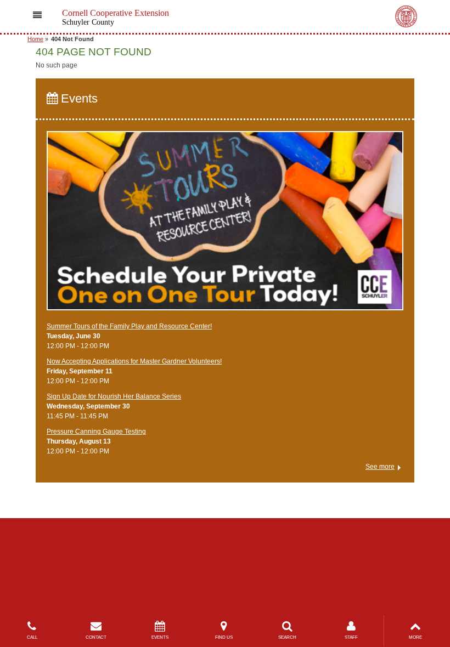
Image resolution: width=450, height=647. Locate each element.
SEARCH (287, 637)
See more (380, 466)
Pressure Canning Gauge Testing (96, 431)
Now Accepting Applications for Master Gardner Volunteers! (134, 361)
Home (35, 39)
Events (78, 98)
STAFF (351, 637)
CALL (32, 637)
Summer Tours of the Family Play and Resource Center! (129, 326)
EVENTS (159, 637)
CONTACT (96, 637)
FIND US (224, 637)
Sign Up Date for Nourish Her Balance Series (114, 396)
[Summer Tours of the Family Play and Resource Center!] (225, 226)
